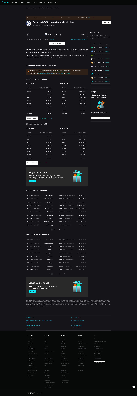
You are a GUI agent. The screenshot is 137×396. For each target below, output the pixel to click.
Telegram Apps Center (49, 382)
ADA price (63, 375)
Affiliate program (81, 353)
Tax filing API (80, 370)
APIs (45, 368)
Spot (45, 338)
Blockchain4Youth (32, 372)
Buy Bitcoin (63, 341)
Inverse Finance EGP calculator (33, 325)
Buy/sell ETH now (32, 163)
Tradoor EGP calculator (76, 322)
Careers (29, 346)
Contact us (30, 341)
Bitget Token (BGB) (32, 353)
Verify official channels (83, 343)
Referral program (81, 365)
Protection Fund (31, 360)
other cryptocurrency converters (45, 73)
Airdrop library (47, 387)
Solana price (64, 377)
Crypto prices (31, 7)
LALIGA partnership (32, 368)
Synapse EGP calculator (76, 317)
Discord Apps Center (49, 385)
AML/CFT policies (98, 351)
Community (30, 343)
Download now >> (57, 17)
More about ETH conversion (46, 162)
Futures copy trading (49, 360)
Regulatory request (98, 343)
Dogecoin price (64, 382)
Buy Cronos (107, 22)
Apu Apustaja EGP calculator (77, 328)
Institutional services (82, 355)
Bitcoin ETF (63, 368)
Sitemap (30, 377)
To (60, 33)
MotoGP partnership (32, 370)
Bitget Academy (31, 348)
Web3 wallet (47, 375)
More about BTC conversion (46, 118)
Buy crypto (63, 338)
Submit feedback (81, 338)
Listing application (82, 348)
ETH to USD (67, 73)
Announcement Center (33, 355)
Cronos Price (38, 7)
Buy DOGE (63, 346)
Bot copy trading (48, 363)
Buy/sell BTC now (32, 118)
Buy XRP (63, 348)
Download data (81, 360)
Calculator (63, 365)
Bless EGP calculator (30, 317)
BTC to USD (60, 73)
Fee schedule (81, 368)
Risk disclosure (97, 358)
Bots (45, 365)
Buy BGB (63, 351)
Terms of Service (98, 355)
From (28, 33)
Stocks (45, 348)
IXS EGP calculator (30, 322)
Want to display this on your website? (79, 39)
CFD (45, 343)
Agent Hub (46, 370)
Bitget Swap (47, 380)
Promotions (80, 363)
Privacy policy (97, 353)
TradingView (47, 377)
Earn (45, 355)
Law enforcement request (100, 341)
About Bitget (30, 338)
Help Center (80, 341)
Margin (46, 353)
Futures (46, 341)
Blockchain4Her (31, 375)
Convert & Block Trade (49, 351)
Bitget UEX (30, 363)
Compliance (97, 346)
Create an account (100, 118)
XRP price (63, 370)
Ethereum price (64, 360)
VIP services (80, 351)
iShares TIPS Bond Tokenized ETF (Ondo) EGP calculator (39, 320)
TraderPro (46, 372)
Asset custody (81, 358)
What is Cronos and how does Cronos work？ (57, 71)
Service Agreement (98, 338)
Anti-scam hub (81, 346)
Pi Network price (64, 372)
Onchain (46, 346)
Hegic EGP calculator (30, 328)
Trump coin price (65, 380)
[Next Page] (65, 229)
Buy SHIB (63, 353)
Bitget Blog (30, 351)
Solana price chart (65, 363)
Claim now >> (91, 17)
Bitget (27, 7)
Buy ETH (63, 343)
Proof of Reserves (32, 358)
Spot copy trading (48, 358)
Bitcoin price (64, 358)
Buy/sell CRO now (57, 43)
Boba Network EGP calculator (77, 320)
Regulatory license (98, 348)
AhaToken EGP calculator (76, 325)
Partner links (30, 365)
